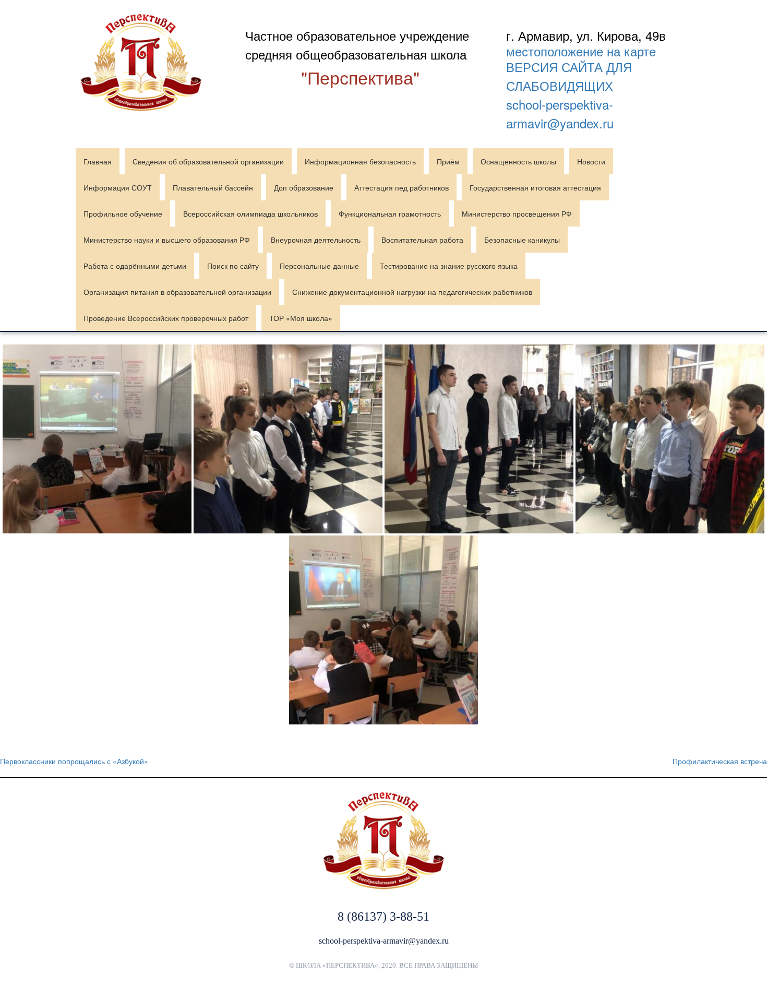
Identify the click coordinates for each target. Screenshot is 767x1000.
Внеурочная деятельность (316, 239)
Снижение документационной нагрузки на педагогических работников (412, 292)
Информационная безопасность (360, 161)
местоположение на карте (581, 51)
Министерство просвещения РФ (517, 213)
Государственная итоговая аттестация (535, 187)
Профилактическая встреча (720, 761)
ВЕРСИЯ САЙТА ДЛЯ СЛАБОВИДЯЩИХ (569, 75)
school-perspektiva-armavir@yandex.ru (560, 113)
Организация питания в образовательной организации (177, 292)
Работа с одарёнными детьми (134, 265)
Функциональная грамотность (390, 213)
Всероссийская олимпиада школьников (250, 213)
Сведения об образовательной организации (208, 161)
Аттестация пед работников (401, 187)
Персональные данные (319, 265)
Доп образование (303, 187)
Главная (97, 161)
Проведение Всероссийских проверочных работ (165, 318)
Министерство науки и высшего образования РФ (166, 239)
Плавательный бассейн (213, 187)
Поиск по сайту (233, 265)
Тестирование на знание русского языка (449, 265)
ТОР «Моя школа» (300, 318)
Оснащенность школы (518, 161)
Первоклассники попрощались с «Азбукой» (74, 761)
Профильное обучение (122, 213)
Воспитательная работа (422, 239)
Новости (591, 161)
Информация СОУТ (117, 187)
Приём (448, 161)
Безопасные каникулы (522, 239)
